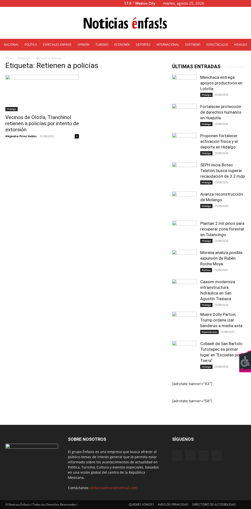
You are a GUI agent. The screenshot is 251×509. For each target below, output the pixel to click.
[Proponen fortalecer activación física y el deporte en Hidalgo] (184, 145)
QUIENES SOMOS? (141, 504)
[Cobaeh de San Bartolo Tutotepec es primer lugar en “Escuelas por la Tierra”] (184, 353)
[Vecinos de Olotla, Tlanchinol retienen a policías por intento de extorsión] (42, 93)
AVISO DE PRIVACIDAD (173, 504)
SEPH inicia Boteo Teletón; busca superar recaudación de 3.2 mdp (222, 170)
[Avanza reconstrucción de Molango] (184, 203)
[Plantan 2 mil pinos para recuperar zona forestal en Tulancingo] (184, 233)
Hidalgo (11, 109)
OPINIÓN (83, 44)
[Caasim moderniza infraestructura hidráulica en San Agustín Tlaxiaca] (184, 291)
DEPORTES (143, 44)
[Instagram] (231, 3)
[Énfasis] (125, 23)
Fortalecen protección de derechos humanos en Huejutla (220, 112)
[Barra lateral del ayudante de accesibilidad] (245, 356)
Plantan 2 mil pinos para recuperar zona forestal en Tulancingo (222, 229)
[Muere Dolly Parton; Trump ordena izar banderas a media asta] (184, 324)
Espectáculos (209, 332)
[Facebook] (223, 3)
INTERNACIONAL (167, 44)
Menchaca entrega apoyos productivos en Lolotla (221, 83)
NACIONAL (11, 44)
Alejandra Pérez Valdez (21, 136)
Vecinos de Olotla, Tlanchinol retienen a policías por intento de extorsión (42, 123)
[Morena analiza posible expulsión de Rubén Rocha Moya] (184, 262)
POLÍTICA (31, 44)
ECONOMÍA (122, 44)
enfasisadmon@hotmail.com (113, 487)
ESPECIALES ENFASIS (57, 44)
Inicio (9, 58)
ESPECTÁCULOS (217, 44)
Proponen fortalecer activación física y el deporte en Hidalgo (219, 141)
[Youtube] (247, 3)
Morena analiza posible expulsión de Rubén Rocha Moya (221, 258)
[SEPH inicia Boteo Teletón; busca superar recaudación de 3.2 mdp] (184, 174)
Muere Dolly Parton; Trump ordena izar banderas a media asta (221, 320)
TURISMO (101, 44)
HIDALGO (240, 44)
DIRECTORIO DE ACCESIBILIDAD (214, 504)
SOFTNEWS (193, 44)
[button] (215, 3)
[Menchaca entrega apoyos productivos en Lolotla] (184, 87)
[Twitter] (239, 3)
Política (206, 270)
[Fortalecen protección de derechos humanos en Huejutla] (184, 116)
